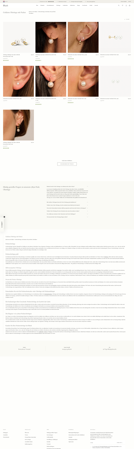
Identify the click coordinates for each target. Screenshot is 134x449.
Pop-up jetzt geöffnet (91, 1)
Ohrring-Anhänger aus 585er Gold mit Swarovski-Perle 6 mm (11, 55)
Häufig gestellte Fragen (52, 432)
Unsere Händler (124, 1)
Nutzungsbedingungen (74, 432)
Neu (37, 5)
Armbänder (65, 5)
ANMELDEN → (120, 442)
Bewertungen (50, 434)
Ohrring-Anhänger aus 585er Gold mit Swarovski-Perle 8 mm (11, 143)
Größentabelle (50, 437)
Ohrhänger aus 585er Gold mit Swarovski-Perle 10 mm (45, 99)
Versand (48, 444)
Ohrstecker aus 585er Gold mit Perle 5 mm (109, 98)
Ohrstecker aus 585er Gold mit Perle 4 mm (12, 98)
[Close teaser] (4, 217)
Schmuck (42, 5)
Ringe (78, 5)
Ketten (45, 331)
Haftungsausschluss (73, 439)
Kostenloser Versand (62, 1)
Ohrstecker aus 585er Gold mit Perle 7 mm (77, 98)
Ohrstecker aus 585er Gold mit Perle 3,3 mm (77, 54)
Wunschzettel (6, 437)
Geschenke (84, 5)
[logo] (5, 5)
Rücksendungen (50, 446)
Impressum (71, 441)
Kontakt (48, 441)
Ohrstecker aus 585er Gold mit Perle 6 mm (109, 54)
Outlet (90, 5)
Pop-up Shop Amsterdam (30, 437)
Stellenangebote (28, 444)
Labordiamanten (50, 5)
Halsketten (72, 5)
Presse (26, 434)
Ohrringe (58, 5)
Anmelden (5, 434)
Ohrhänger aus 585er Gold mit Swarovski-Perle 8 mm (45, 55)
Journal (96, 5)
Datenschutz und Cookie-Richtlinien (77, 434)
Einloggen (5, 432)
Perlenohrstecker (48, 294)
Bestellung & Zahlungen (52, 439)
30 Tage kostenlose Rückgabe (76, 1)
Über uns (27, 432)
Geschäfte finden (28, 441)
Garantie (70, 437)
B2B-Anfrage (28, 439)
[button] (2, 224)
